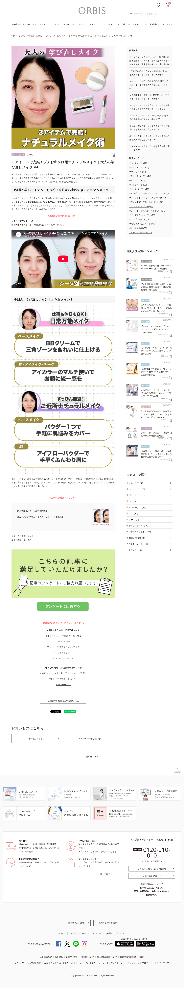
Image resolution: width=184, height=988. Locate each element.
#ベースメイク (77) (138, 163)
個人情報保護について (107, 957)
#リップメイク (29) (138, 184)
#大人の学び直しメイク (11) (142, 223)
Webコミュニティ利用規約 (56, 963)
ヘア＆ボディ (84, 933)
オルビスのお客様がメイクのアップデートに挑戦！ (40, 516)
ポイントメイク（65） (139, 495)
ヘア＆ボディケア (95, 24)
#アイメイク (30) (137, 180)
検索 (131, 13)
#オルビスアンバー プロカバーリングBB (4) (149, 193)
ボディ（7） (134, 519)
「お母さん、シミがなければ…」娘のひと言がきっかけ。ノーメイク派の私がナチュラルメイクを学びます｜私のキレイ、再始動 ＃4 (149, 61)
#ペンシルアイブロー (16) (141, 206)
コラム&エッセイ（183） (140, 531)
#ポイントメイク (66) (139, 167)
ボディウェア (138, 24)
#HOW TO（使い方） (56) (141, 232)
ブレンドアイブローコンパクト (63, 678)
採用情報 (59, 957)
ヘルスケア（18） (134, 549)
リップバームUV (63, 684)
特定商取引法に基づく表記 (132, 957)
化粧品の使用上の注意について (80, 957)
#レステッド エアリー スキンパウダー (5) (148, 197)
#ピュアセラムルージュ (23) (142, 215)
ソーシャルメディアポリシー (111, 963)
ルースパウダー (63, 641)
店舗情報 (153, 24)
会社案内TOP (46, 957)
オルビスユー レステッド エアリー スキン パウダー (63, 673)
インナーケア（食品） (117, 24)
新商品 (14, 24)
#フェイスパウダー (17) (140, 176)
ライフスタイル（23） (139, 525)
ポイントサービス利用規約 (83, 963)
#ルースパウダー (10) (139, 189)
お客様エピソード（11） (137, 543)
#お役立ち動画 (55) (138, 228)
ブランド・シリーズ (47, 24)
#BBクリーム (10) (137, 171)
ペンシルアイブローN (63, 652)
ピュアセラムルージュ (63, 658)
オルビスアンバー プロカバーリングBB (63, 635)
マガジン (166, 24)
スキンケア (66, 24)
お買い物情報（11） (138, 537)
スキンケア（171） (137, 483)
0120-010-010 (156, 852)
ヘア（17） (134, 513)
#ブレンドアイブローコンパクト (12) (146, 202)
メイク (79, 24)
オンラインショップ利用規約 (28, 963)
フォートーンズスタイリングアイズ (63, 647)
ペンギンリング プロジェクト (140, 963)
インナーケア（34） (138, 507)
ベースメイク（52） (138, 489)
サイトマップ (163, 963)
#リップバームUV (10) (139, 219)
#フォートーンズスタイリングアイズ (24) (148, 210)
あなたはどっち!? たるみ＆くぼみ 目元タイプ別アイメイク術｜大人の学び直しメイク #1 (148, 85)
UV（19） (133, 501)
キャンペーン (28, 24)
